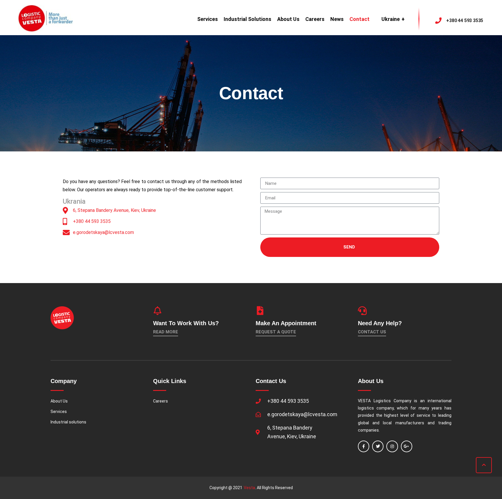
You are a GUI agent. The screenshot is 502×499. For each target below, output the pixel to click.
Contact (359, 19)
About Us (288, 19)
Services (207, 19)
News (337, 19)
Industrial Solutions (247, 19)
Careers (314, 19)
